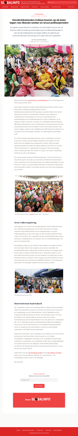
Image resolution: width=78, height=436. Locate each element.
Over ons (48, 430)
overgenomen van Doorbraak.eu (37, 100)
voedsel (44, 16)
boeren (33, 16)
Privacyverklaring (28, 430)
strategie (35, 7)
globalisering (44, 7)
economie (5, 7)
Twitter (31, 214)
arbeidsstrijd (24, 7)
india (39, 16)
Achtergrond (39, 14)
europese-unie (56, 7)
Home (18, 430)
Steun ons (40, 430)
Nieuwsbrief (58, 430)
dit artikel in (54, 353)
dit (35, 353)
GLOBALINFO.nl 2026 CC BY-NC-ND (39, 433)
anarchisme (14, 7)
